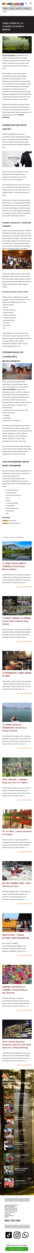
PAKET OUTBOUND (21, 1105)
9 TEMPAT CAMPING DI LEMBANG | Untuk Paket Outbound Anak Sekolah (16, 621)
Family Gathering (11, 492)
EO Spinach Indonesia (18, 454)
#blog (4, 11)
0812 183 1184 (12, 1220)
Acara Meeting (10, 505)
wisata (9, 449)
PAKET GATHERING (11, 481)
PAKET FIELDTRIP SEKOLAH (20, 1131)
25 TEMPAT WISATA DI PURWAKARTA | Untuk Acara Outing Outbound (14, 728)
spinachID (13, 520)
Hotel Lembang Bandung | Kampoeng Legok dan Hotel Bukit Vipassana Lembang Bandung (16, 1044)
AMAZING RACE (20, 1181)
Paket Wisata (10, 511)
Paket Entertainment (12, 508)
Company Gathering (12, 490)
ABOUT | (11, 8)
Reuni (8, 498)
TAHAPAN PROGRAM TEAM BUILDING (21, 1169)
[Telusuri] (26, 3)
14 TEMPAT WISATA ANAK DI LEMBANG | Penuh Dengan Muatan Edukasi (14, 566)
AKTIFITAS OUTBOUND (19, 483)
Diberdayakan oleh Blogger (18, 1245)
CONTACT (27, 8)
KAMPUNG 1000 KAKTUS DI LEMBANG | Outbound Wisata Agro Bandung (14, 990)
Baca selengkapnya (24, 587)
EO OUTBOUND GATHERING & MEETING (15, 1081)
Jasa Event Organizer (9, 471)
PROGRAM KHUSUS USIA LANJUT (21, 1143)
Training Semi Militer (12, 503)
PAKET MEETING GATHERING (20, 1118)
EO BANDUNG (15, 462)
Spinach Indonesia (14, 523)
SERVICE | (19, 8)
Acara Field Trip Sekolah (13, 495)
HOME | (5, 8)
